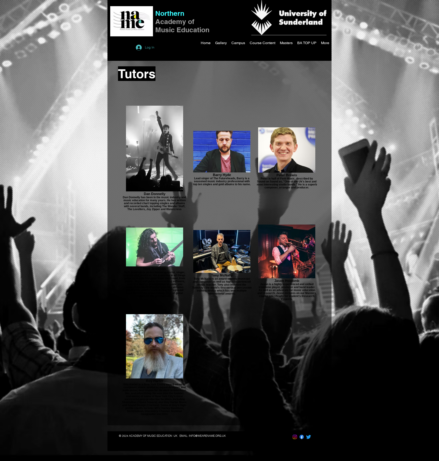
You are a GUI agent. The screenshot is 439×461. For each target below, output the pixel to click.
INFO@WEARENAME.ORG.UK (207, 435)
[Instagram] (295, 437)
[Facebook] (302, 437)
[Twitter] (308, 437)
